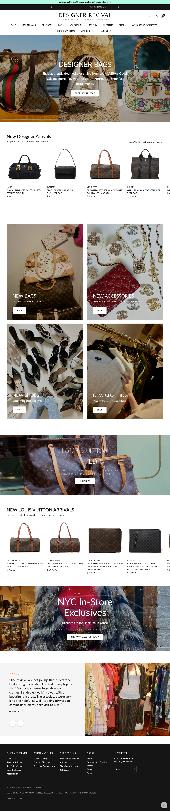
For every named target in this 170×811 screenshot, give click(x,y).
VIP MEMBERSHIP (89, 31)
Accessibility (12, 774)
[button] (85, 93)
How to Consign (40, 758)
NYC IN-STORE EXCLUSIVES (144, 25)
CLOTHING (108, 25)
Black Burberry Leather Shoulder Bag (60, 191)
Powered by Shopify (14, 798)
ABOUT (90, 753)
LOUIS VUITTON (93, 187)
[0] (161, 16)
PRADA (9, 187)
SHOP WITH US (68, 753)
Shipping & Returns (15, 762)
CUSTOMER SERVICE (17, 753)
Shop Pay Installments (69, 766)
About (89, 758)
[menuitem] (14, 25)
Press (89, 769)
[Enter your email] (134, 769)
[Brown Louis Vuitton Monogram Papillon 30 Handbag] (105, 165)
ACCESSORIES (75, 25)
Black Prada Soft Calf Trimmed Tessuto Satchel (24, 191)
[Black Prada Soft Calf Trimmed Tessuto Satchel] (25, 165)
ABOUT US (106, 31)
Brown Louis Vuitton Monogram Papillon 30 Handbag (105, 191)
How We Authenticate (69, 758)
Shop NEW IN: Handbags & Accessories (145, 142)
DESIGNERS (47, 25)
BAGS (60, 25)
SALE (13, 25)
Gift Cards (64, 770)
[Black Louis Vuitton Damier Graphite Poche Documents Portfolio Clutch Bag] (145, 539)
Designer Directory (41, 762)
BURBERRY (51, 187)
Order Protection (14, 770)
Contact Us (11, 758)
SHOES (122, 25)
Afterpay (64, 762)
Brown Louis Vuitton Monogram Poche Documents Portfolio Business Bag (105, 566)
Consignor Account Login (44, 766)
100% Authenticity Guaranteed (111, 7)
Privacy (90, 773)
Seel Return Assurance (16, 766)
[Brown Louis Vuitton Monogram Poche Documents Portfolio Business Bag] (105, 539)
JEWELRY (92, 25)
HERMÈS (130, 187)
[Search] (157, 16)
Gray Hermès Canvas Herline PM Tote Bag (144, 191)
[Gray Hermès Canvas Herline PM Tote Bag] (145, 165)
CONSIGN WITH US (66, 31)
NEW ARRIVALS (29, 25)
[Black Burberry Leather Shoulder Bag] (65, 165)
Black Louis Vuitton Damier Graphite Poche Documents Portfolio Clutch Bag (142, 566)
